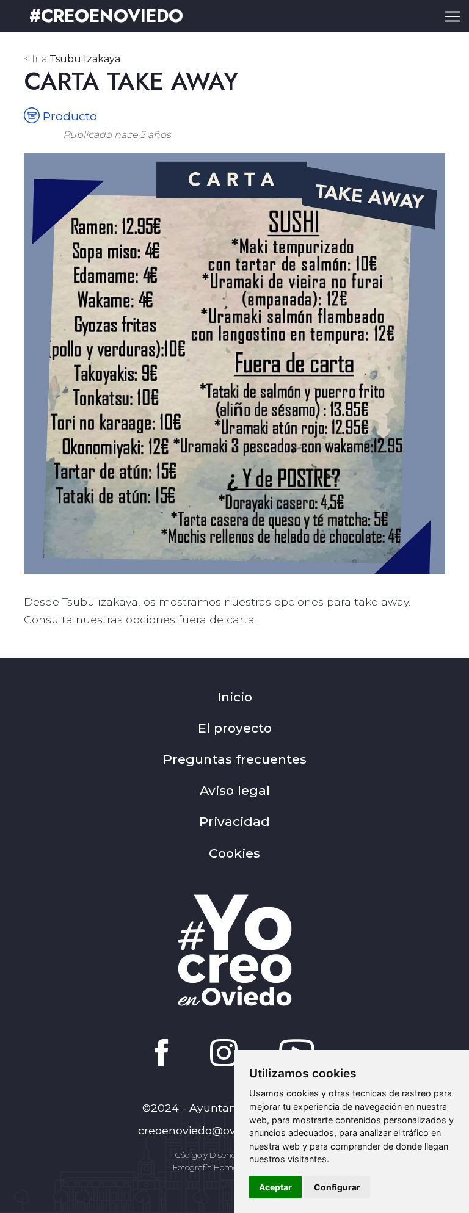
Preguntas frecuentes (235, 759)
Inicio (234, 696)
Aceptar (275, 1187)
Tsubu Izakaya (72, 59)
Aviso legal (235, 790)
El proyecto (235, 728)
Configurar (337, 1187)
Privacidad (234, 821)
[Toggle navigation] (452, 16)
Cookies (234, 853)
